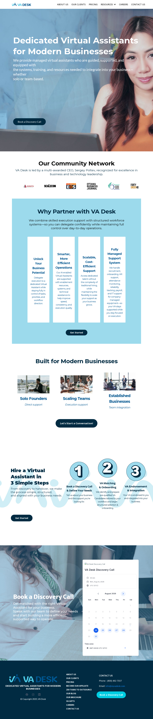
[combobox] (106, 648)
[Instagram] (33, 694)
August (108, 593)
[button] (95, 581)
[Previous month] (98, 593)
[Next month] (123, 593)
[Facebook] (27, 694)
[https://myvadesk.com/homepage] (21, 4)
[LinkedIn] (39, 694)
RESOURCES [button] (107, 4)
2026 (114, 593)
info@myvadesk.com (115, 686)
